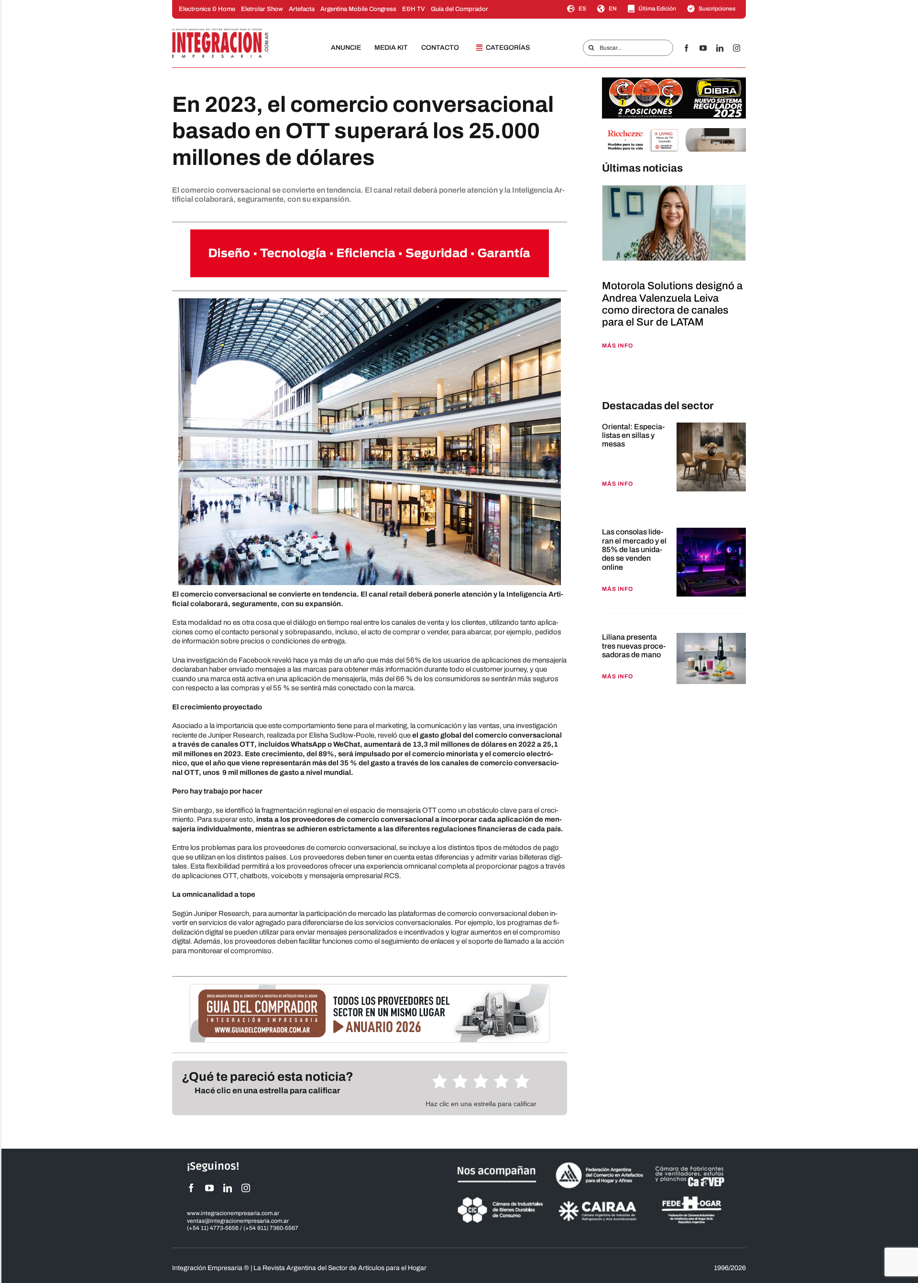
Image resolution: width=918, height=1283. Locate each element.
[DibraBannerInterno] (674, 81)
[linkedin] (719, 48)
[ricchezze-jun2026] (674, 131)
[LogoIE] (220, 31)
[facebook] (686, 48)
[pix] (604, 376)
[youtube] (703, 48)
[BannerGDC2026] (369, 988)
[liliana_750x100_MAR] (369, 233)
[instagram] (736, 48)
